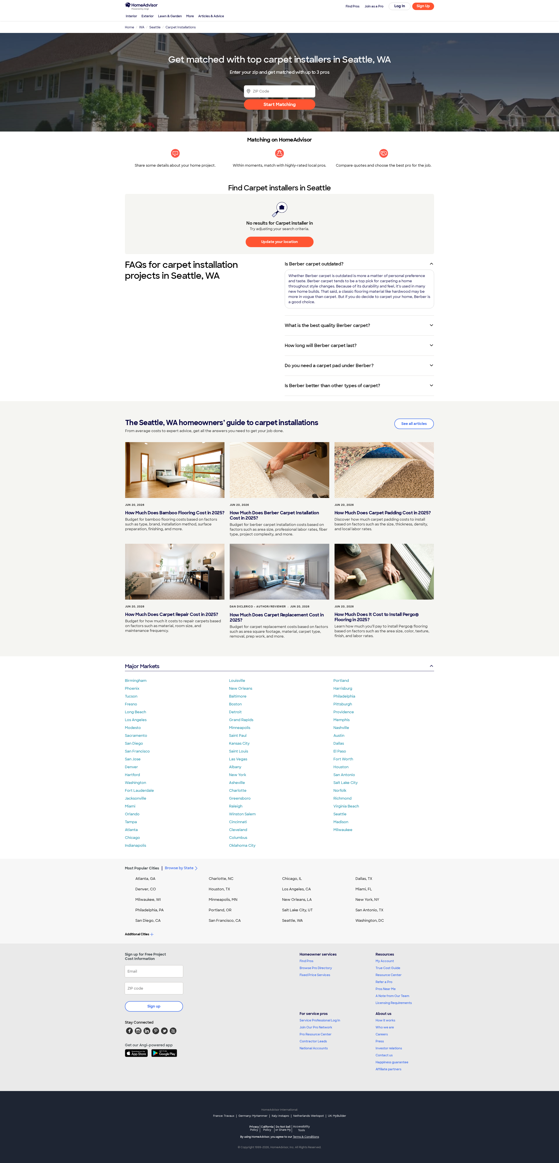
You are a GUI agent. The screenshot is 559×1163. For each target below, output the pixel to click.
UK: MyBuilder (337, 1116)
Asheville (237, 782)
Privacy (254, 1128)
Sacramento (136, 735)
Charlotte (238, 790)
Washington (135, 782)
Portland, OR (220, 910)
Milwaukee (342, 830)
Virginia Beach (346, 806)
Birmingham (136, 680)
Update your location (279, 241)
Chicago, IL (292, 878)
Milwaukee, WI (148, 899)
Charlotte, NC (221, 878)
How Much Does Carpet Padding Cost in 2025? (383, 512)
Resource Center (389, 975)
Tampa (131, 822)
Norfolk (339, 790)
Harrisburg (342, 688)
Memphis (341, 720)
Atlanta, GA (145, 878)
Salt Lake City (345, 782)
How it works (385, 1020)
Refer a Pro (384, 982)
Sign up (153, 1006)
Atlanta (131, 830)
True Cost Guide (388, 968)
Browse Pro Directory (316, 968)
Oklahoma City (242, 845)
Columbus (238, 837)
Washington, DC (369, 920)
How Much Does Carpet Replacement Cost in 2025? (277, 617)
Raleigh (235, 806)
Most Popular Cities (142, 868)
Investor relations (389, 1048)
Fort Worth (343, 759)
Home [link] (129, 27)
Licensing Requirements (394, 1003)
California (267, 1128)
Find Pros (306, 961)
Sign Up (423, 6)
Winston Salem (242, 814)
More (190, 16)
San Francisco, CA (225, 920)
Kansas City (239, 743)
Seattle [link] (154, 27)
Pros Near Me (386, 989)
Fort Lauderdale (139, 790)
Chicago (132, 837)
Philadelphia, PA (149, 910)
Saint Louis (238, 751)
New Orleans (240, 688)
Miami (130, 806)
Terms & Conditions (306, 1137)
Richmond (342, 798)
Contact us (384, 1055)
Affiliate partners (388, 1069)
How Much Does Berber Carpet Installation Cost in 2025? (274, 515)
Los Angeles (136, 720)
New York (237, 775)
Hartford (132, 775)
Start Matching (280, 104)
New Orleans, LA (297, 899)
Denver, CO (145, 889)
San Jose (133, 759)
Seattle (340, 814)
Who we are (385, 1027)
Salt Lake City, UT (297, 910)
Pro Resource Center (315, 1034)
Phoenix (132, 688)
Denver (131, 767)
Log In (399, 6)
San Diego (134, 743)
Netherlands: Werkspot (308, 1116)
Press (380, 1041)
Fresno (131, 704)
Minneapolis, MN (223, 899)
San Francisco (137, 751)
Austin (338, 735)
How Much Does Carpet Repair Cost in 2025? (171, 614)
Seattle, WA (292, 920)
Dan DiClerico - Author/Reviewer (258, 606)
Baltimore (238, 696)
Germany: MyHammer (252, 1116)
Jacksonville (135, 798)
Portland (341, 680)
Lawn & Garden (170, 16)
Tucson (131, 696)
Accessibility (301, 1128)
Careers (382, 1034)
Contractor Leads (313, 1041)
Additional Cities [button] (137, 934)
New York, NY (367, 899)
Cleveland (238, 830)
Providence (343, 712)
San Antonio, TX (369, 910)
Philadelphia (344, 696)
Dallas (338, 743)
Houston (341, 767)
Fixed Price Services (315, 975)
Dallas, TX (363, 878)
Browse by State (179, 868)
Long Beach (135, 712)
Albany (235, 767)
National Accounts (314, 1048)
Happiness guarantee (392, 1062)
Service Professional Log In (320, 1020)
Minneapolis (239, 727)
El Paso (339, 751)
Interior (131, 16)
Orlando (132, 814)
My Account (385, 961)
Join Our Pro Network (316, 1027)
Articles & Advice (211, 16)
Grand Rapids (241, 720)
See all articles (414, 423)
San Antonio (344, 775)
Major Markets (142, 666)
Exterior (147, 16)
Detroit (235, 712)
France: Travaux (223, 1116)
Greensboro (240, 798)
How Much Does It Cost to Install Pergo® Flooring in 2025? (377, 617)
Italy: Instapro (280, 1116)
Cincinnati (238, 822)
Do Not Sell (283, 1128)
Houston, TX (219, 889)
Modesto (133, 727)
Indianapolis (135, 845)
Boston (235, 704)
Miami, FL (363, 889)
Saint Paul (238, 735)
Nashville (341, 727)
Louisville (237, 680)
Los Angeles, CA (296, 889)
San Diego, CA (148, 920)
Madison (340, 822)
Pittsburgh (342, 704)
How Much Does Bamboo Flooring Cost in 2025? (174, 512)
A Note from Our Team (392, 996)
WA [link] (141, 27)
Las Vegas (238, 759)
